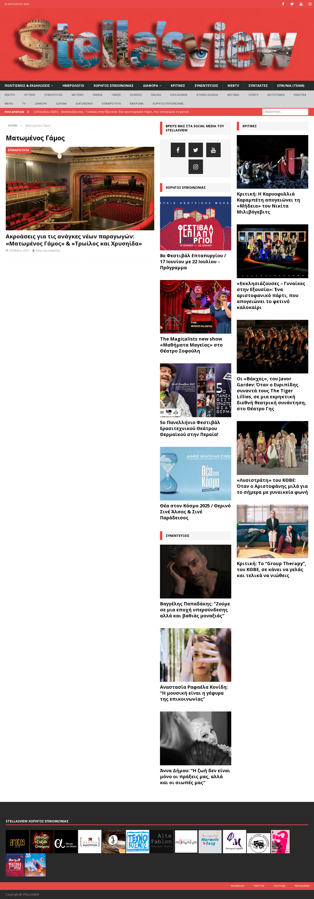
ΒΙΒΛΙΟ (9, 103)
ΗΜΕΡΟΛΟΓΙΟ (73, 85)
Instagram (302, 885)
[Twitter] (292, 4)
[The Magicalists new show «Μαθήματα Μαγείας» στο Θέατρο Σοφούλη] (195, 307)
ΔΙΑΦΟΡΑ (150, 85)
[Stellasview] (157, 78)
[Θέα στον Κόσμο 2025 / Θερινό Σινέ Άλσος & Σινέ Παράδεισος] (195, 474)
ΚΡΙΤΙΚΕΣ (178, 85)
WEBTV (233, 85)
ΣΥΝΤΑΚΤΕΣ (258, 85)
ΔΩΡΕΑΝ (61, 103)
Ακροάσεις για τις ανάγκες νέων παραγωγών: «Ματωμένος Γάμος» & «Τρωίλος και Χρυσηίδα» (74, 239)
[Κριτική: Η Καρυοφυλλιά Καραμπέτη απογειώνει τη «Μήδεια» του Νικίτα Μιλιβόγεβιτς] (272, 162)
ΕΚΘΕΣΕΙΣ (136, 94)
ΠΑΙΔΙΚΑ (156, 94)
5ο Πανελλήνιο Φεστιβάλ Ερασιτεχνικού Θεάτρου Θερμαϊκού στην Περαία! (190, 428)
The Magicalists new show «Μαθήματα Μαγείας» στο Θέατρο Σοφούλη (191, 345)
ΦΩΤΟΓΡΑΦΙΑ (276, 94)
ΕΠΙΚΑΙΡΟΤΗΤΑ (111, 103)
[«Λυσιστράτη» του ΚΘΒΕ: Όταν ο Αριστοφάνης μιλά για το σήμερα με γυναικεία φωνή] (272, 448)
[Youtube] (301, 4)
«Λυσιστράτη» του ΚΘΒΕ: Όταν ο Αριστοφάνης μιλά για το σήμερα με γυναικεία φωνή (272, 486)
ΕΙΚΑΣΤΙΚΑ (300, 94)
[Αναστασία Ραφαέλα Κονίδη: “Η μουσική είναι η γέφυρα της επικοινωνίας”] (195, 655)
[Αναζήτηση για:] (285, 111)
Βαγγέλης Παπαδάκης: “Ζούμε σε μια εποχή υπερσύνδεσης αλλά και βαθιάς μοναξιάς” (195, 610)
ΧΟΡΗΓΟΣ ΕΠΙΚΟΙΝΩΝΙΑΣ (114, 85)
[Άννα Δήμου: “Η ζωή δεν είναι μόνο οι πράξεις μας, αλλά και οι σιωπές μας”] (195, 738)
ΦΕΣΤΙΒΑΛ (233, 94)
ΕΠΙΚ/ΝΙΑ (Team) (290, 85)
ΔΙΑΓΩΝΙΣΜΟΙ (84, 103)
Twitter (259, 885)
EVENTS (253, 94)
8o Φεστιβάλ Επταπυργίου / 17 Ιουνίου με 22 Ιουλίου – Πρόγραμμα (193, 261)
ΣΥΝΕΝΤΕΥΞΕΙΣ (206, 85)
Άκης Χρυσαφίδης (48, 250)
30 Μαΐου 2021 (19, 250)
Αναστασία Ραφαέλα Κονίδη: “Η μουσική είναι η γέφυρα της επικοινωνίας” (194, 693)
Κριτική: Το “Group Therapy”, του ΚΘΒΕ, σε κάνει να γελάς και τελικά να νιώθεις (271, 569)
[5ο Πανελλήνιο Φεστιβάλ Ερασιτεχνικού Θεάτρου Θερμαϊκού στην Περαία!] (195, 390)
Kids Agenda (178, 94)
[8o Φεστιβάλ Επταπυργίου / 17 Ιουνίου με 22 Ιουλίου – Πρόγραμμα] (195, 223)
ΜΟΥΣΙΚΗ (77, 94)
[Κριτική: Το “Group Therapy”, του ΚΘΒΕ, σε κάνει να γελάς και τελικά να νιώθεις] (272, 531)
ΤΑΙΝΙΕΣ (116, 94)
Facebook (237, 885)
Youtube (279, 885)
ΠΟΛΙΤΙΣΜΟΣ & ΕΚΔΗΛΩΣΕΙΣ (27, 85)
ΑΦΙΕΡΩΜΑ (137, 103)
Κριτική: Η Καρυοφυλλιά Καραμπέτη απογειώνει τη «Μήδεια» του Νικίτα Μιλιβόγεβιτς (268, 203)
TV (24, 103)
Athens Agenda (207, 94)
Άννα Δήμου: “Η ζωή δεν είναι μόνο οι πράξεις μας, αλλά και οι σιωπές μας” (195, 776)
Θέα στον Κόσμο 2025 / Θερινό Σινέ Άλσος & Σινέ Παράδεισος (195, 512)
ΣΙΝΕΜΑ (97, 94)
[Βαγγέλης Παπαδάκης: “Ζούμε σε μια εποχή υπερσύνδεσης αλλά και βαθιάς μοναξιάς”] (195, 571)
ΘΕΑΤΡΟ (10, 94)
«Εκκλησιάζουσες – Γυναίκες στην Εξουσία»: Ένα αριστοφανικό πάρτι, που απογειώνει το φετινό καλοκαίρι (271, 295)
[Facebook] (283, 4)
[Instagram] (310, 4)
